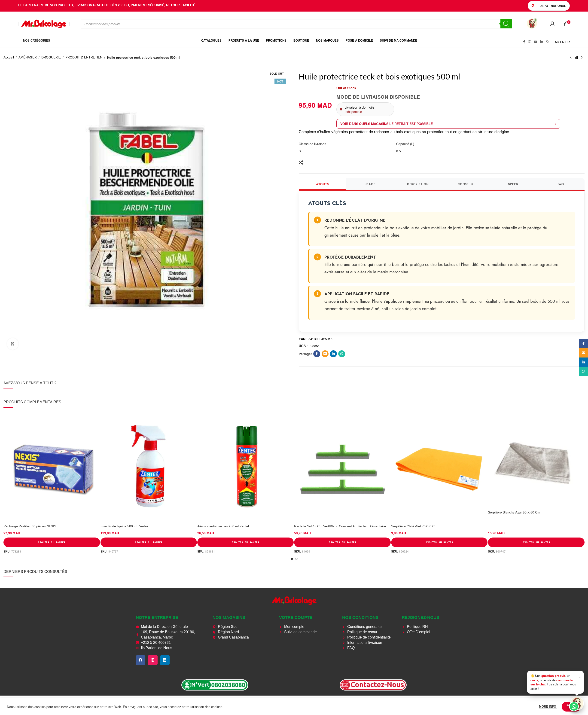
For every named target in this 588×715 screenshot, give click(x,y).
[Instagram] (153, 660)
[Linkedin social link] (541, 42)
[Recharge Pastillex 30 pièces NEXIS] (51, 467)
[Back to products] (576, 57)
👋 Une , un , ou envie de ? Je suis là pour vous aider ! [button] (555, 682)
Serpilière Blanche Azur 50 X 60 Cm (514, 512)
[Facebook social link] (524, 42)
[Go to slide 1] (292, 559)
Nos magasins (229, 617)
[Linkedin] (165, 660)
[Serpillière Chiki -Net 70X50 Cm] (439, 467)
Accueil (8, 57)
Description (418, 184)
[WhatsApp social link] (547, 42)
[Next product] (582, 57)
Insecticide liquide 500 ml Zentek (124, 526)
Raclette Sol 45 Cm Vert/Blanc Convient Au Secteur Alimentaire (340, 526)
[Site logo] (44, 23)
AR (557, 42)
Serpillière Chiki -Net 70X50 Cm (414, 526)
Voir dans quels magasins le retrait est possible (386, 123)
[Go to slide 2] (296, 559)
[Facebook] (141, 660)
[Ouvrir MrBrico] (531, 23)
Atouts (322, 184)
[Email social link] (325, 353)
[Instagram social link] (529, 42)
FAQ (561, 184)
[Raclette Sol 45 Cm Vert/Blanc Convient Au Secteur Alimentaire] (342, 467)
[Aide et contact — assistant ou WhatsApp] (577, 703)
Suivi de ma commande (398, 40)
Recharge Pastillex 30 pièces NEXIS (29, 526)
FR (567, 42)
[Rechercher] (506, 23)
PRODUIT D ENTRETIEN (83, 57)
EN (562, 42)
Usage (370, 184)
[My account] (552, 23)
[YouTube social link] (535, 42)
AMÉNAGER (27, 57)
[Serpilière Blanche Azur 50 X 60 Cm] (536, 460)
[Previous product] (570, 57)
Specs (513, 184)
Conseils (465, 184)
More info (548, 706)
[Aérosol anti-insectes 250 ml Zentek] (245, 467)
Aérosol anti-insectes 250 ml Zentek (223, 526)
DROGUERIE (51, 57)
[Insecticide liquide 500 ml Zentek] (149, 467)
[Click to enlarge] (12, 344)
